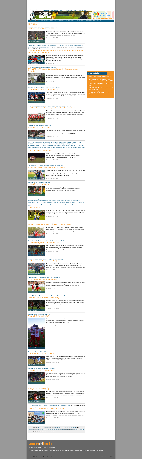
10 (47, 427)
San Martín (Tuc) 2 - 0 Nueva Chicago (41, 29)
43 (68, 429)
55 (48, 431)
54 (46, 431)
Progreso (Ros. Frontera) (50, 143)
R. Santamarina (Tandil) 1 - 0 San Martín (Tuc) (43, 243)
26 (34, 429)
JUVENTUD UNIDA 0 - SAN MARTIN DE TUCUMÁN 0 (47, 167)
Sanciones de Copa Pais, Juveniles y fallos (99, 76)
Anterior (31, 429)
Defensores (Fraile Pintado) (63, 145)
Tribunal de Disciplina (90, 20)
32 (46, 429)
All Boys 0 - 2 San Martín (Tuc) (38, 389)
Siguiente (82, 429)
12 (51, 427)
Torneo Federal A (44, 20)
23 (73, 427)
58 (54, 431)
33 (48, 429)
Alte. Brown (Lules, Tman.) (62, 106)
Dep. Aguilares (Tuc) (51, 145)
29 (40, 429)
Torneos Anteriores (78, 20)
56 (50, 431)
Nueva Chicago (50, 27)
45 (72, 429)
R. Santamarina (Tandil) (50, 240)
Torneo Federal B (43, 450)
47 (76, 429)
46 (74, 429)
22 (71, 427)
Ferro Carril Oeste (42, 368)
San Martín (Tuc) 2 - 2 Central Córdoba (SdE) (43, 298)
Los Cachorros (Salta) (75, 143)
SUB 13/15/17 (46, 10)
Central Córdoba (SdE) (68, 45)
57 (52, 431)
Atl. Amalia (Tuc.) (49, 147)
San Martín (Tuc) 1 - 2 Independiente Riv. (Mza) (44, 261)
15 (57, 427)
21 (69, 427)
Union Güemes (56, 405)
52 (42, 431)
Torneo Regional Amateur (34, 67)
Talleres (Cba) (45, 47)
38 (58, 429)
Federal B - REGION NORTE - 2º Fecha (41, 151)
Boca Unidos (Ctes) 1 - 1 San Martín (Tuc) (42, 279)
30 (42, 429)
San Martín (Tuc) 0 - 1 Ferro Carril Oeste (41, 370)
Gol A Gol (62, 10)
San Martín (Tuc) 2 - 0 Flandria (38, 184)
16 (59, 427)
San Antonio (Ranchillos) (50, 67)
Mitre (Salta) (67, 143)
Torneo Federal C (46, 45)
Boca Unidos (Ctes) (48, 277)
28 (38, 429)
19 (65, 427)
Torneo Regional (53, 20)
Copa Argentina (69, 20)
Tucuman (35, 27)
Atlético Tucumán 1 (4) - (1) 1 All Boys (41, 353)
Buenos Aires (31, 240)
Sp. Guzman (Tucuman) (50, 106)
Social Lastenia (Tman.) (53, 142)
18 (63, 427)
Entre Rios (30, 165)
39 (60, 429)
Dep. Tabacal (43, 145)
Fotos (79, 10)
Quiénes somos (54, 10)
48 (34, 431)
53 (44, 431)
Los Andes (40, 125)
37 (56, 429)
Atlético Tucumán (59, 45)
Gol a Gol (44, 447)
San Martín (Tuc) (42, 27)
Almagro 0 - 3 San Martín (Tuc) (38, 316)
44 (70, 429)
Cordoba (30, 45)
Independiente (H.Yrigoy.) (34, 145)
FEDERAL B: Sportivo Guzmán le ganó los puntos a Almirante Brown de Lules (55, 108)
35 (52, 429)
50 (38, 431)
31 (44, 429)
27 (36, 429)
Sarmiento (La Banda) (37, 47)
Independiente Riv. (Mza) (57, 259)
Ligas (75, 10)
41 (64, 429)
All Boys (42, 351)
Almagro (40, 314)
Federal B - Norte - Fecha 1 (37, 207)
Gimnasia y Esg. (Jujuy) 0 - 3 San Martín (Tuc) (43, 89)
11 (49, 427)
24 (75, 427)
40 (62, 429)
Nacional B (61, 20)
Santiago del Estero (36, 45)
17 (61, 427)
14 (55, 427)
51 (40, 431)
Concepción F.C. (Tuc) (75, 145)
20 (67, 427)
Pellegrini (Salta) (60, 143)
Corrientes (30, 277)
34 (50, 429)
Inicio (40, 10)
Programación (69, 10)
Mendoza (30, 259)
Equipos (84, 10)
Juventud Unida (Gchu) (48, 165)
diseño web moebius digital (107, 456)
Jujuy (29, 87)
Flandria (48, 182)
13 (53, 427)
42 (66, 429)
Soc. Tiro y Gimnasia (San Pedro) (67, 142)
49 (36, 431)
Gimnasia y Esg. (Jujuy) (46, 87)
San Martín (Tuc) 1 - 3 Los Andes (39, 127)
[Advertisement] (56, 4)
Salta (29, 142)
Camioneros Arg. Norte (39, 147)
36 (54, 429)
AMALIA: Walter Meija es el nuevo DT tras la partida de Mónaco (49, 225)
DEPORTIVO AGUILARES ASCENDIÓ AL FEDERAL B (47, 409)
